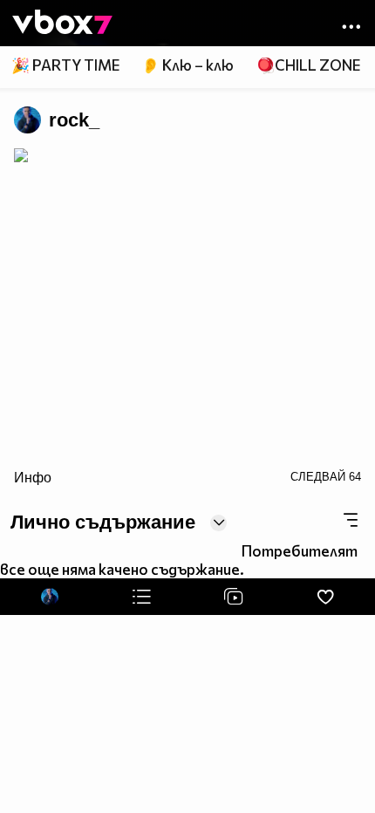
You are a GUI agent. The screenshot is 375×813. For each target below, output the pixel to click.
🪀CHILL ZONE (308, 65)
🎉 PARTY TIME (65, 65)
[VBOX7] (62, 23)
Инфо (32, 477)
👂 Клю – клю (187, 65)
